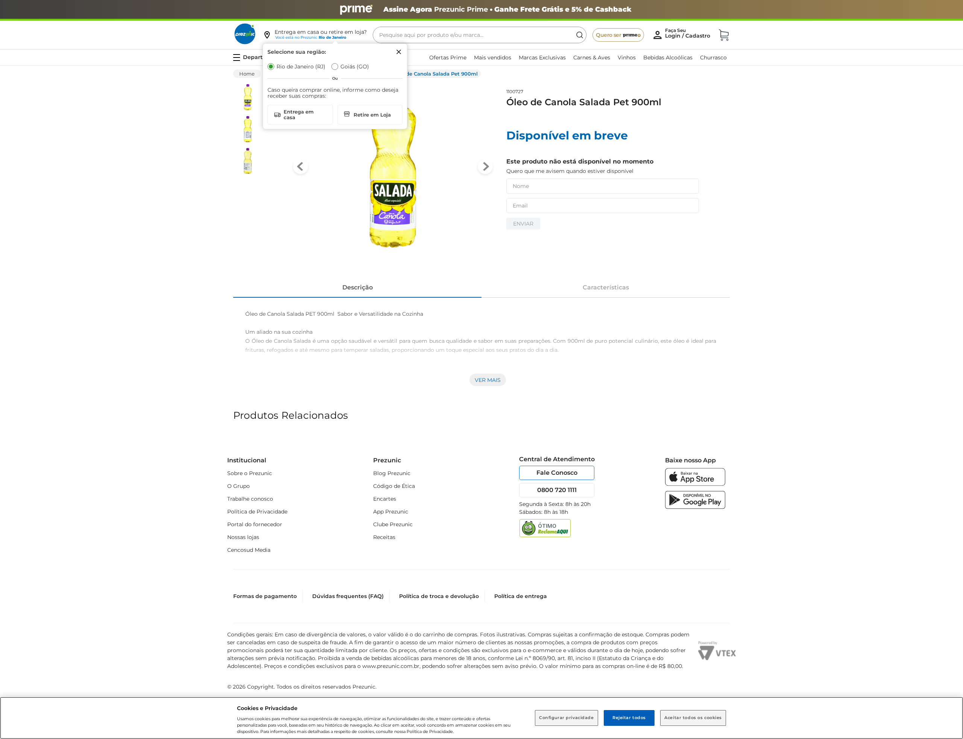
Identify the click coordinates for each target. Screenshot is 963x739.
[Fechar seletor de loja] (399, 52)
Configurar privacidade (566, 717)
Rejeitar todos (629, 717)
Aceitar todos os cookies (693, 717)
